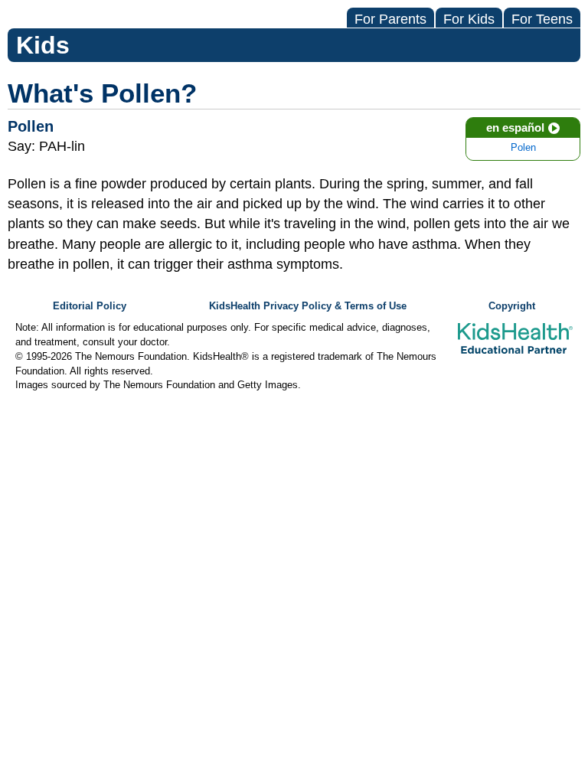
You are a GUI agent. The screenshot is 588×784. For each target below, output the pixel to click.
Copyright (511, 306)
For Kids (469, 19)
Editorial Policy (89, 306)
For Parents (390, 19)
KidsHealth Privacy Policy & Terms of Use (308, 306)
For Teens (542, 19)
